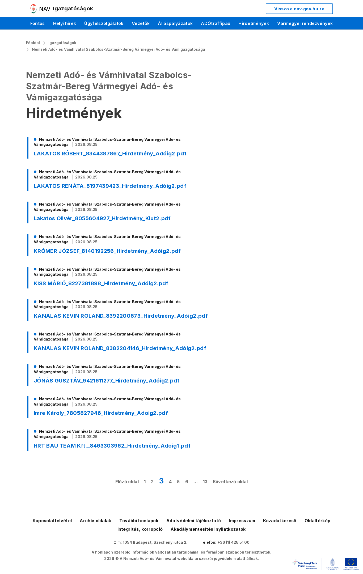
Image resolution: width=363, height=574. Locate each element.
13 (205, 481)
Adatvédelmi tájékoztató (193, 520)
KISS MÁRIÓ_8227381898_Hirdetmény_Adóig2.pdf (101, 283)
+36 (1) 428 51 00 (233, 542)
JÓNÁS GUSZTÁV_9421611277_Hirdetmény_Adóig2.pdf (107, 380)
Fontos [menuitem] (37, 23)
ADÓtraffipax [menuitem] (215, 23)
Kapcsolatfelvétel (52, 520)
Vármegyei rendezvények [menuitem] (305, 23)
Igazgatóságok (62, 42)
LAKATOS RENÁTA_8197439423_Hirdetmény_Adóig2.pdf (110, 186)
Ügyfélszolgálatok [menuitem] (103, 23)
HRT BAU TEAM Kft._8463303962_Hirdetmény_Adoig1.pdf (112, 446)
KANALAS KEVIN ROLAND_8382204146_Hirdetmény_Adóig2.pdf (120, 348)
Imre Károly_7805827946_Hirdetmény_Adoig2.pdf (101, 413)
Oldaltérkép (318, 520)
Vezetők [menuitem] (141, 23)
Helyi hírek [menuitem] (64, 23)
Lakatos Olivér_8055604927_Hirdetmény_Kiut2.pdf (102, 218)
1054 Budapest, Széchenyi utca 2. (155, 542)
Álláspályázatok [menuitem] (175, 23)
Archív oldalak (95, 520)
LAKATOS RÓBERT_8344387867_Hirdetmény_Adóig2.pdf (110, 153)
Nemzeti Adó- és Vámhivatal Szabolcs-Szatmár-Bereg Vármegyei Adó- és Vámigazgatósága (118, 49)
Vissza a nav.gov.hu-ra (299, 8)
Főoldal (33, 42)
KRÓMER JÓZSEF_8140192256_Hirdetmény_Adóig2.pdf (107, 251)
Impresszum (242, 520)
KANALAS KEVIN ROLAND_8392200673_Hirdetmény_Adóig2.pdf (121, 316)
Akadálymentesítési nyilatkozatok (208, 529)
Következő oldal (230, 481)
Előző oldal (127, 481)
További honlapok (138, 520)
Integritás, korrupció (140, 529)
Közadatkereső (279, 520)
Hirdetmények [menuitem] (253, 23)
